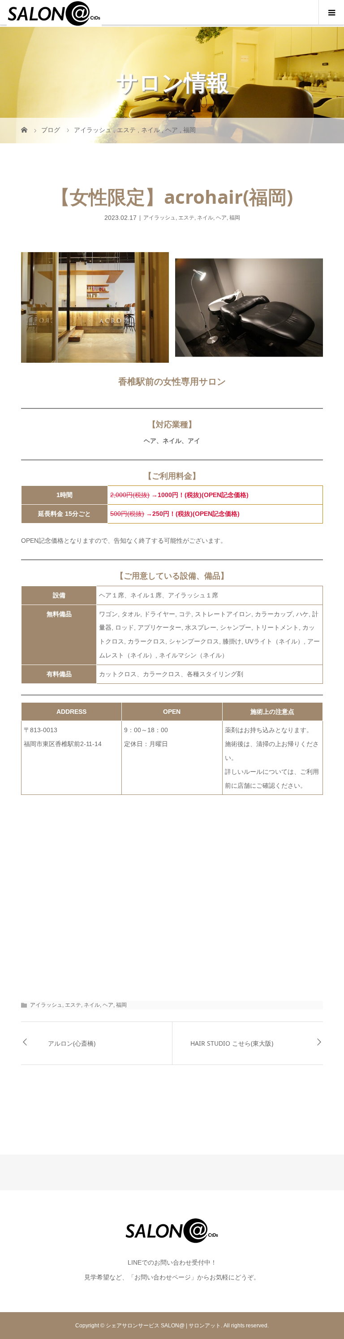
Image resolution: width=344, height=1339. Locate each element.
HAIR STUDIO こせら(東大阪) (231, 1043)
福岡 (234, 218)
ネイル (205, 218)
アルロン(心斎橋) (71, 1043)
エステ (186, 218)
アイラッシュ (159, 218)
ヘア (221, 218)
